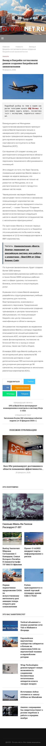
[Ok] (29, 733)
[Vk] (19, 733)
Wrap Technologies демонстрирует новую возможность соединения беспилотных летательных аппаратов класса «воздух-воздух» (31, 674)
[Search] (43, 38)
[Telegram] (26, 733)
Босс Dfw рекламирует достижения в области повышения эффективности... (23, 467)
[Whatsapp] (23, 733)
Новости (19, 47)
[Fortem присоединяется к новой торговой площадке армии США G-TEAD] (33, 575)
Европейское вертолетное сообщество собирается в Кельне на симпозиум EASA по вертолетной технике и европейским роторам (31, 647)
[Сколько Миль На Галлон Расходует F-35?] (23, 507)
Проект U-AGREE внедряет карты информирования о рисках (33, 552)
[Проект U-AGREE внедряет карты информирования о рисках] (33, 538)
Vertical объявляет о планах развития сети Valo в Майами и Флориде (31, 626)
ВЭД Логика (33, 108)
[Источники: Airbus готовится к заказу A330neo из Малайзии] (10, 695)
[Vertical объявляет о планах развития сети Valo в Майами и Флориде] (10, 626)
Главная (6, 47)
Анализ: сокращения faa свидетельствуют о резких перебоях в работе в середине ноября (31, 712)
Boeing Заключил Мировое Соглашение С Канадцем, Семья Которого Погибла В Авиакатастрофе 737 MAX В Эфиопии (12, 556)
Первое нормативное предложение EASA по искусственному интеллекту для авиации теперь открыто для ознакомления (12, 596)
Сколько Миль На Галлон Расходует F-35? (17, 525)
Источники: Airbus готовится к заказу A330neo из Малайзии (31, 694)
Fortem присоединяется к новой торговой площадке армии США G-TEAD (33, 590)
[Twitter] (16, 733)
